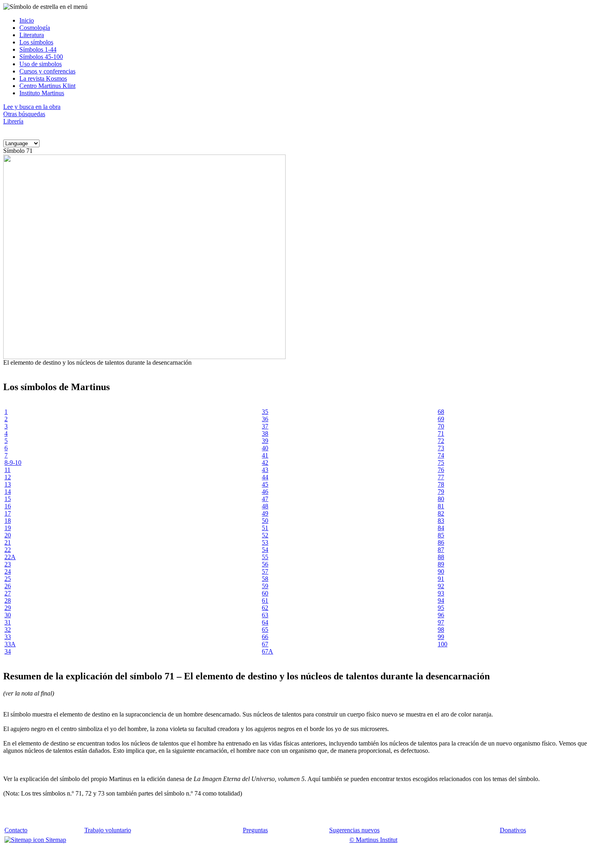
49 (265, 513)
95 (441, 607)
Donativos (513, 830)
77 (441, 477)
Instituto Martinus (41, 93)
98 (441, 629)
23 (7, 564)
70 (441, 426)
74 (441, 455)
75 (441, 462)
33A (10, 644)
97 (441, 622)
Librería (13, 121)
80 (441, 498)
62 (265, 607)
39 (265, 440)
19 (7, 527)
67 (265, 644)
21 (7, 542)
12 (7, 477)
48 (265, 506)
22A (10, 556)
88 (441, 556)
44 (265, 477)
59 (265, 586)
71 (441, 433)
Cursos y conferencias (47, 71)
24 (7, 571)
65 (265, 629)
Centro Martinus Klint (47, 85)
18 (7, 520)
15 (7, 498)
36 (265, 419)
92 (441, 586)
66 (265, 636)
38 (265, 433)
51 (265, 527)
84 (441, 527)
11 (7, 469)
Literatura (31, 34)
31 (7, 622)
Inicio (26, 20)
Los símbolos (36, 42)
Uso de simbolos (40, 64)
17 (7, 513)
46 (265, 491)
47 (265, 498)
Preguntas (255, 830)
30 (7, 615)
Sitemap (55, 839)
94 (441, 600)
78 (441, 484)
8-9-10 (12, 462)
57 (265, 571)
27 (7, 593)
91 (441, 578)
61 (265, 600)
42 (265, 462)
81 (441, 506)
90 (441, 571)
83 (441, 520)
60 (265, 593)
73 (441, 448)
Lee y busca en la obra (32, 106)
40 (265, 448)
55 (265, 556)
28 (7, 600)
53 (265, 542)
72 (441, 440)
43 (265, 469)
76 (441, 469)
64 (265, 622)
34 (7, 651)
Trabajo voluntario (107, 830)
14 (7, 491)
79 (441, 491)
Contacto (15, 830)
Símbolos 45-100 (41, 56)
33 (7, 636)
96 (441, 615)
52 (265, 535)
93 (441, 593)
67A (267, 651)
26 (7, 586)
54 (265, 549)
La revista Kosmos (43, 78)
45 (265, 484)
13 (7, 484)
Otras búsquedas (24, 114)
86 (441, 542)
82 (441, 513)
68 (441, 411)
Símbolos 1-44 (37, 49)
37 (265, 426)
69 (441, 419)
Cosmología (34, 27)
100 (442, 644)
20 (7, 535)
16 (7, 506)
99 (441, 636)
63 (265, 615)
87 (441, 549)
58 (265, 578)
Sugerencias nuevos (354, 830)
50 (265, 520)
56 (265, 564)
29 (7, 607)
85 (441, 535)
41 (265, 455)
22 (7, 549)
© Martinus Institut (373, 839)
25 (7, 578)
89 (441, 564)
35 (265, 411)
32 (7, 629)
